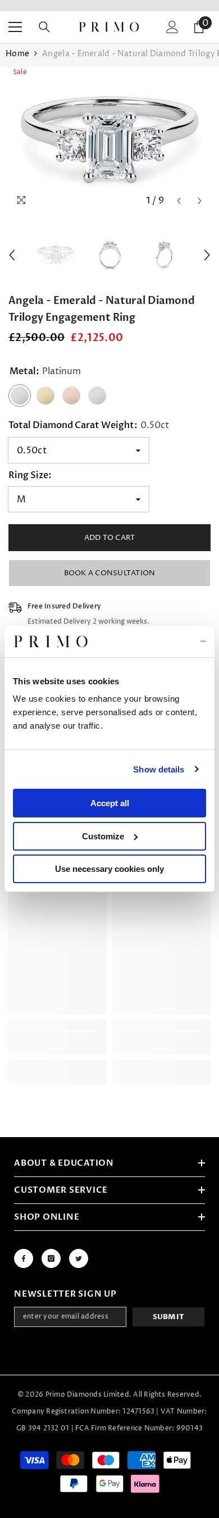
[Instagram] (51, 1258)
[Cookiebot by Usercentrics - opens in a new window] (157, 641)
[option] (109, 139)
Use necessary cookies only (109, 869)
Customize (103, 836)
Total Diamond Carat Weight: (88, 425)
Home (17, 53)
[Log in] (172, 27)
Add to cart (109, 538)
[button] (179, 201)
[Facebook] (23, 1258)
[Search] (44, 27)
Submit (169, 1317)
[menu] (15, 27)
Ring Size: (30, 475)
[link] (57, 1043)
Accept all (109, 803)
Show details (158, 769)
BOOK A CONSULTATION (110, 573)
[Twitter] (78, 1258)
